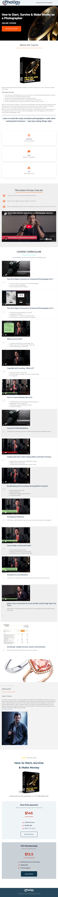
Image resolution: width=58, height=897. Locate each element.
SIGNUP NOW (11, 29)
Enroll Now (29, 834)
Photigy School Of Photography (44, 2)
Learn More (29, 874)
